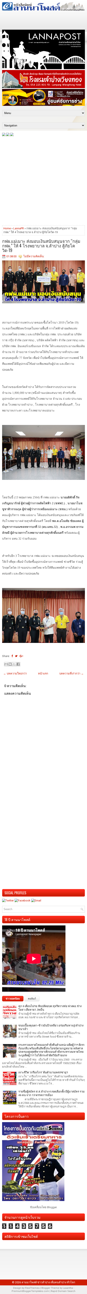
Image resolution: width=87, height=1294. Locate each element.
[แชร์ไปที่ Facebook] (18, 664)
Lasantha (68, 1288)
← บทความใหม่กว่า (15, 673)
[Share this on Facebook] (12, 656)
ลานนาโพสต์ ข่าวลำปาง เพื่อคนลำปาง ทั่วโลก (48, 1282)
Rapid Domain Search (63, 1291)
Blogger (52, 1207)
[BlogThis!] (10, 664)
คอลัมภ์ (32, 998)
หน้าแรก (43, 673)
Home (7, 228)
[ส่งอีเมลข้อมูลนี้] (6, 664)
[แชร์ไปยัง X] (14, 664)
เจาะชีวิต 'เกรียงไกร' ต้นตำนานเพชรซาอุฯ (43, 1072)
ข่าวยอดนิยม (13, 998)
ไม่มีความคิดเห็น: (33, 256)
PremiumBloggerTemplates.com (30, 1291)
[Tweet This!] (16, 656)
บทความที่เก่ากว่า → (71, 673)
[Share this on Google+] (21, 656)
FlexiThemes (32, 1288)
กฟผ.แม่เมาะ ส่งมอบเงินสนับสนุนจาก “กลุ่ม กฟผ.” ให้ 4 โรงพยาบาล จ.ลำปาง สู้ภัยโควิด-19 (41, 245)
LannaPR (18, 228)
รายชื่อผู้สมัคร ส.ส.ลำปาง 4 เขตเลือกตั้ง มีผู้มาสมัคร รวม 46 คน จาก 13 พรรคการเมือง (51, 1093)
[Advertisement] (43, 180)
